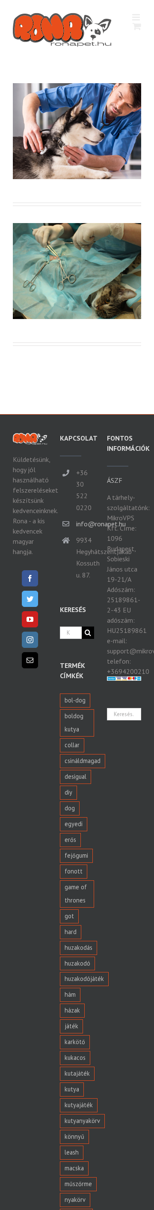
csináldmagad (83, 761)
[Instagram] (30, 640)
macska (74, 1168)
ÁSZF (114, 480)
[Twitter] (30, 599)
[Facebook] (30, 578)
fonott (74, 871)
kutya (72, 1089)
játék (71, 1026)
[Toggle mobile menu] (136, 17)
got (69, 916)
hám (70, 994)
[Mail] (30, 660)
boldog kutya (74, 722)
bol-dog (75, 700)
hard (71, 932)
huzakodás (78, 947)
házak (72, 1010)
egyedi (74, 824)
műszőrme (78, 1184)
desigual (75, 776)
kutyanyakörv (82, 1121)
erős (70, 840)
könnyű (74, 1136)
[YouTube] (30, 619)
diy (68, 792)
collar (72, 745)
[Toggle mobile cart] (137, 26)
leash (72, 1152)
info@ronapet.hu (85, 523)
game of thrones (76, 893)
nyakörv (75, 1199)
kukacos (75, 1057)
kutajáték (77, 1073)
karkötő (75, 1042)
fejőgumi (76, 855)
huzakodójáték (84, 979)
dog (70, 808)
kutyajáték (79, 1105)
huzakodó (77, 963)
